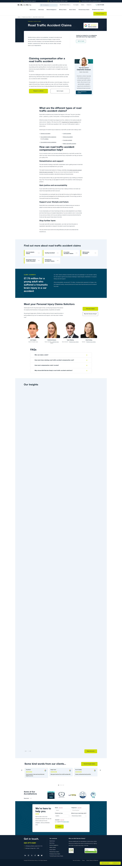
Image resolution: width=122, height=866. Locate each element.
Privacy (83, 860)
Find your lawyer (100, 13)
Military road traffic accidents (69, 143)
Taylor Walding (70, 340)
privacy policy (66, 821)
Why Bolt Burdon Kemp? (90, 313)
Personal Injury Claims (84, 9)
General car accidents (45, 133)
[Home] (24, 5)
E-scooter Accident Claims (68, 253)
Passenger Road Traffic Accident (31, 260)
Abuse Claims (72, 9)
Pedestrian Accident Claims (49, 260)
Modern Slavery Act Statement (92, 860)
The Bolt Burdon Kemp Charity (56, 856)
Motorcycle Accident (86, 253)
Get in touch (60, 91)
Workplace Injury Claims (98, 9)
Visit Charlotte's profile (82, 92)
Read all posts (91, 751)
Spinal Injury (33, 9)
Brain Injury (41, 9)
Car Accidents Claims (30, 253)
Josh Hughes (33, 340)
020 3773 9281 (100, 4)
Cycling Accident (50, 252)
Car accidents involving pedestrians (48, 142)
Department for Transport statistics (70, 122)
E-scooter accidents (67, 140)
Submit (59, 826)
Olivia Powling (89, 340)
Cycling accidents (67, 133)
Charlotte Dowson (51, 340)
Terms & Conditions (76, 860)
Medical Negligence (51, 9)
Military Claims (62, 9)
